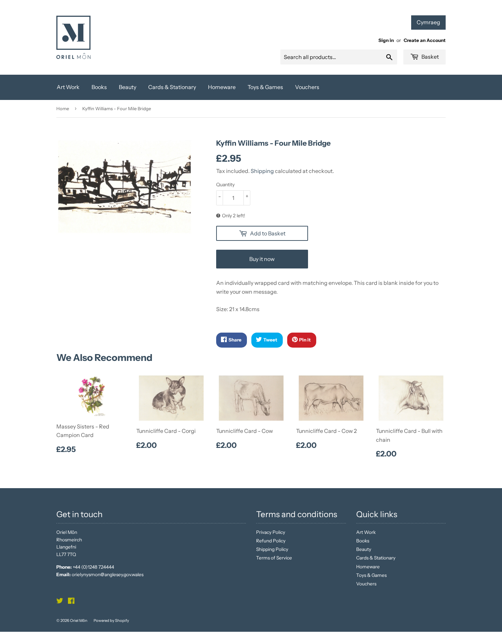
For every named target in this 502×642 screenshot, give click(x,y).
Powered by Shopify (111, 620)
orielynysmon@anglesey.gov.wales (107, 574)
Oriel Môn (78, 620)
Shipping (262, 170)
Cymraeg (428, 22)
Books (99, 87)
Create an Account (425, 40)
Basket (429, 56)
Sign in (386, 40)
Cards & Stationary (172, 87)
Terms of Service (274, 557)
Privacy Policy (270, 532)
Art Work (68, 87)
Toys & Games (265, 87)
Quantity (225, 184)
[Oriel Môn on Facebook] (71, 601)
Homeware (222, 87)
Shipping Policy (272, 549)
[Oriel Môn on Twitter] (59, 601)
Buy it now (262, 259)
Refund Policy (270, 540)
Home (62, 108)
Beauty (127, 87)
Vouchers (307, 87)
